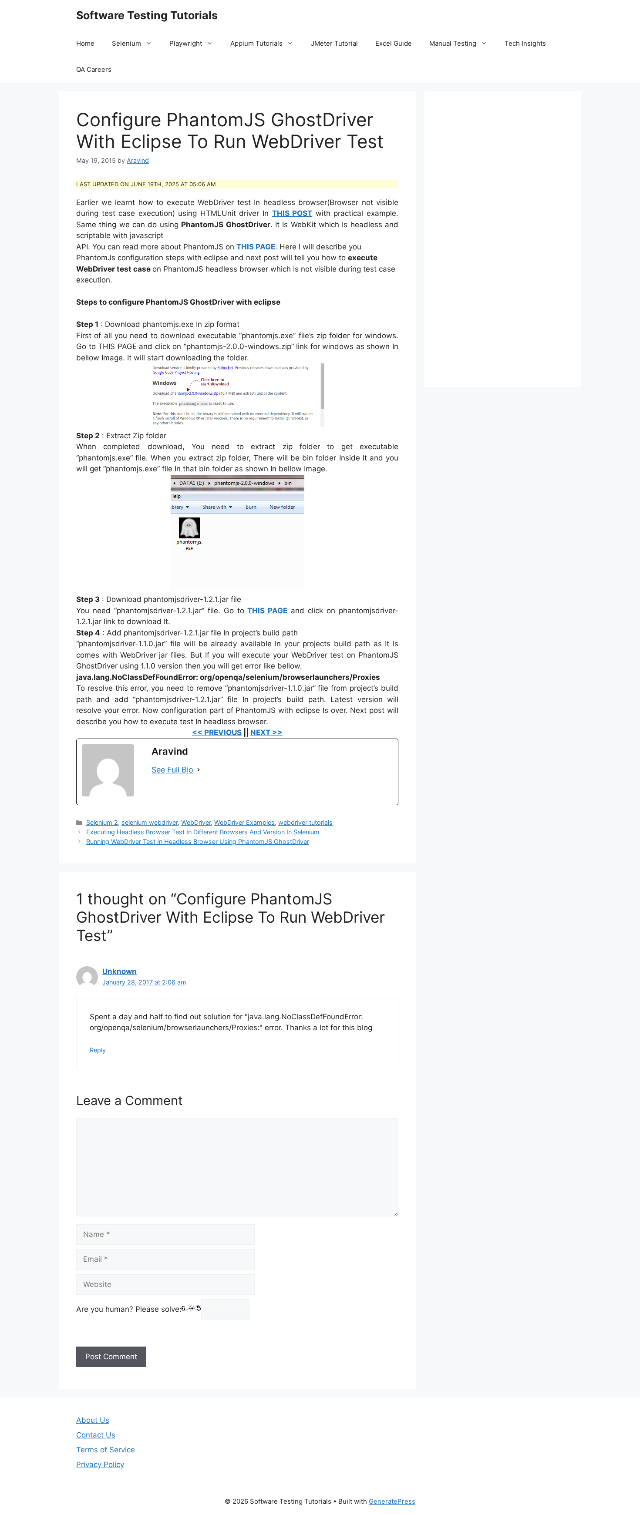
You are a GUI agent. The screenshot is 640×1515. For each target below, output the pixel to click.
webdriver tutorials (305, 822)
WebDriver (196, 822)
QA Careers (93, 69)
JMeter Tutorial (334, 43)
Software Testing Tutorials (147, 15)
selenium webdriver (149, 822)
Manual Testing (452, 43)
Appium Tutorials (256, 43)
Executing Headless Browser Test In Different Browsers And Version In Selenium (203, 832)
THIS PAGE (255, 246)
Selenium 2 (102, 822)
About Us (92, 1420)
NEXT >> (266, 732)
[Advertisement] (503, 239)
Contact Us (95, 1435)
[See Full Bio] (198, 770)
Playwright (185, 43)
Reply (98, 1050)
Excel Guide (393, 43)
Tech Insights (525, 43)
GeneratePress (392, 1501)
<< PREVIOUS (217, 732)
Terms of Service (105, 1449)
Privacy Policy (100, 1464)
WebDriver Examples (244, 822)
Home (85, 43)
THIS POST (292, 213)
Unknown (119, 971)
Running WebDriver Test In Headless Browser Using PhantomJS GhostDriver (197, 841)
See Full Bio (172, 769)
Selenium (126, 43)
